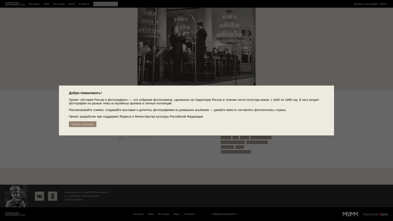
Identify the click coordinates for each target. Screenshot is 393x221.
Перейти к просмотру (83, 124)
